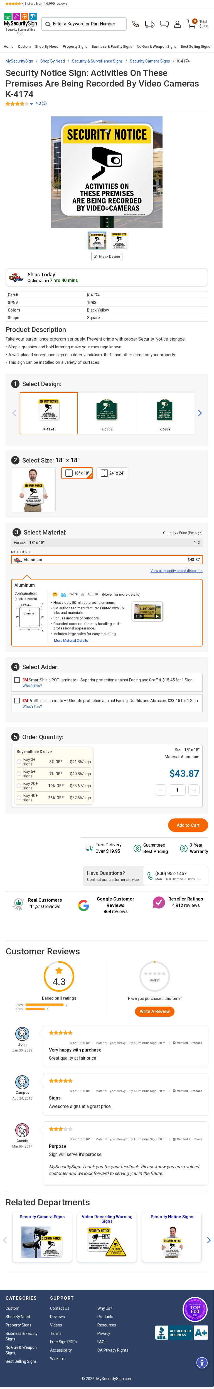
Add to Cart (188, 825)
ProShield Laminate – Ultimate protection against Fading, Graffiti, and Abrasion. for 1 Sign (110, 700)
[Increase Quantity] (194, 790)
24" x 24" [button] (117, 473)
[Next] (198, 413)
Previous (5, 1240)
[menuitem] (8, 46)
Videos (56, 1325)
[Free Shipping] (149, 24)
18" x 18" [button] (81, 473)
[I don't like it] (150, 974)
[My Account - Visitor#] (177, 24)
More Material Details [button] (71, 640)
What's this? (32, 686)
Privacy (103, 1333)
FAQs (102, 1342)
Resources (106, 1325)
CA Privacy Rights (112, 1350)
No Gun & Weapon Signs (156, 46)
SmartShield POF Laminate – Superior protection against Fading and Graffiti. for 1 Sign (108, 680)
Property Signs (75, 46)
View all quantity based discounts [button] (177, 571)
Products (105, 1316)
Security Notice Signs (172, 1216)
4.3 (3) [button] (41, 103)
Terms (56, 1333)
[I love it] (163, 974)
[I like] (159, 974)
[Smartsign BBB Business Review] (181, 1332)
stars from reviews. (45, 4)
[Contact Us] (136, 24)
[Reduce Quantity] (160, 790)
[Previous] (16, 413)
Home (9, 46)
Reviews (57, 1316)
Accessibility (61, 1350)
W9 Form (58, 1358)
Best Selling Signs (195, 46)
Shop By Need (46, 46)
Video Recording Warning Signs (107, 1219)
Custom (24, 46)
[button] (164, 24)
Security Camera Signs (42, 1216)
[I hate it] (146, 974)
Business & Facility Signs (112, 46)
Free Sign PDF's (63, 1342)
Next (209, 1240)
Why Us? (104, 1308)
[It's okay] (154, 974)
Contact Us (59, 1308)
